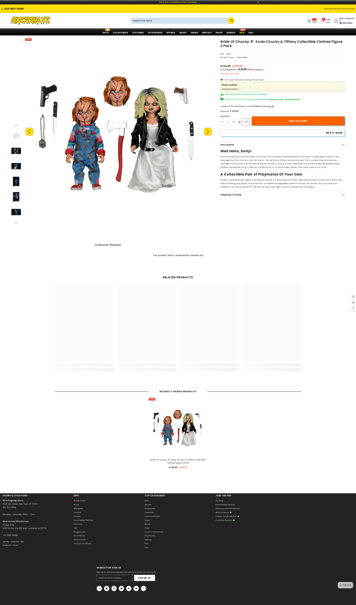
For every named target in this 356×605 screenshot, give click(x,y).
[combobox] (179, 21)
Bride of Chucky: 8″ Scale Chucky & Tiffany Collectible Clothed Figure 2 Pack (178, 461)
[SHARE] (240, 122)
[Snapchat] (128, 588)
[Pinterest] (114, 588)
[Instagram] (106, 588)
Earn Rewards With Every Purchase (339, 9)
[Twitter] (143, 588)
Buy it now (334, 133)
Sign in (341, 19)
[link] (246, 122)
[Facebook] (99, 588)
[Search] (182, 21)
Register (351, 18)
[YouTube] (136, 588)
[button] (29, 131)
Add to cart (298, 121)
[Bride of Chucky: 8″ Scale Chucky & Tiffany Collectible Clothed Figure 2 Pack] (178, 427)
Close (258, 2)
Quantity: (225, 116)
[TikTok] (121, 588)
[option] (118, 131)
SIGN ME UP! (144, 578)
